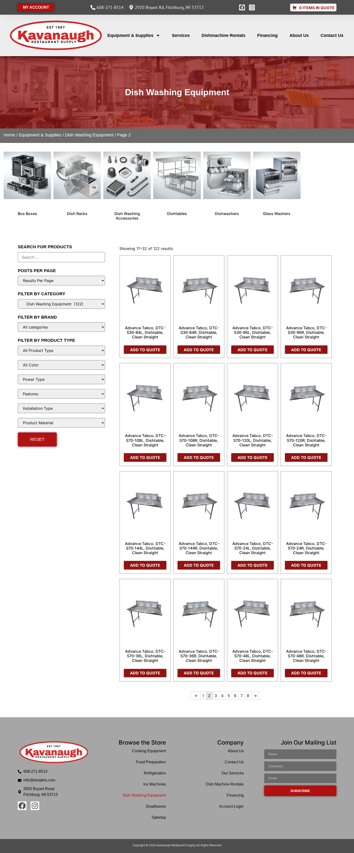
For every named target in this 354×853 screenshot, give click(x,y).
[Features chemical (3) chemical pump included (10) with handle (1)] (61, 394)
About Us (299, 35)
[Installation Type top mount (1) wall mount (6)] (61, 408)
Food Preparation (151, 762)
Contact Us (332, 35)
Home (9, 135)
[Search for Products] (61, 257)
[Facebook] (242, 7)
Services (181, 35)
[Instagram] (252, 7)
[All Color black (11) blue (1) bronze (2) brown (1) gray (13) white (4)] (61, 365)
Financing (267, 35)
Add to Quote (145, 349)
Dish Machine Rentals (225, 784)
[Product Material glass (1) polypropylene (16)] (61, 423)
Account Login (231, 806)
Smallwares (156, 806)
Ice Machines (154, 784)
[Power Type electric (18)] (61, 379)
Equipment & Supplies (130, 35)
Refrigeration (155, 773)
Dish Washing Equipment (89, 135)
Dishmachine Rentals (223, 35)
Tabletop (158, 817)
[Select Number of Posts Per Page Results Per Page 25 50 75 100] (61, 280)
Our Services (233, 773)
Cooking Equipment (149, 751)
